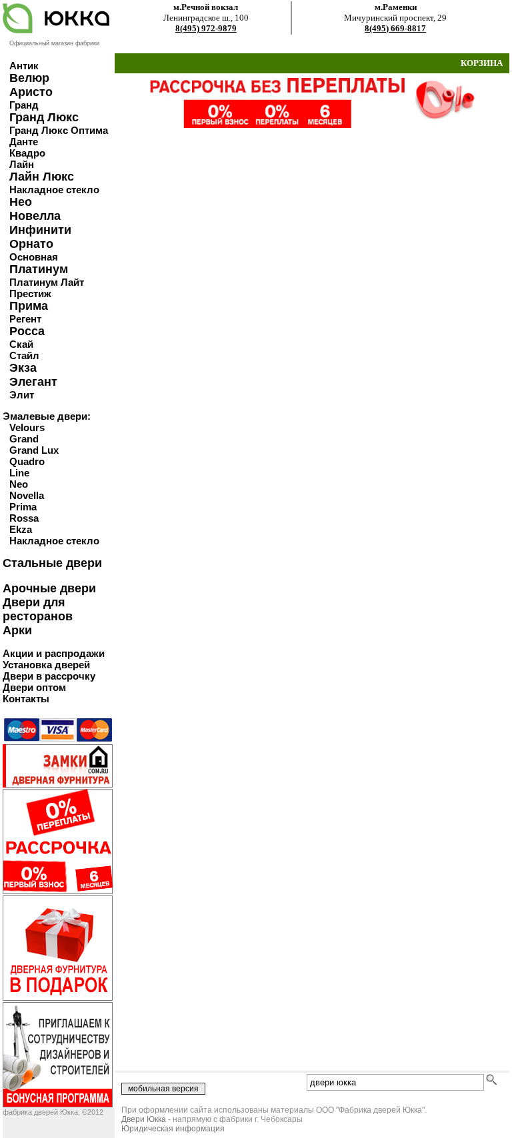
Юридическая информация (173, 1128)
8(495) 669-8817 (395, 28)
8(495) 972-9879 (206, 28)
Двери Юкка (143, 1119)
